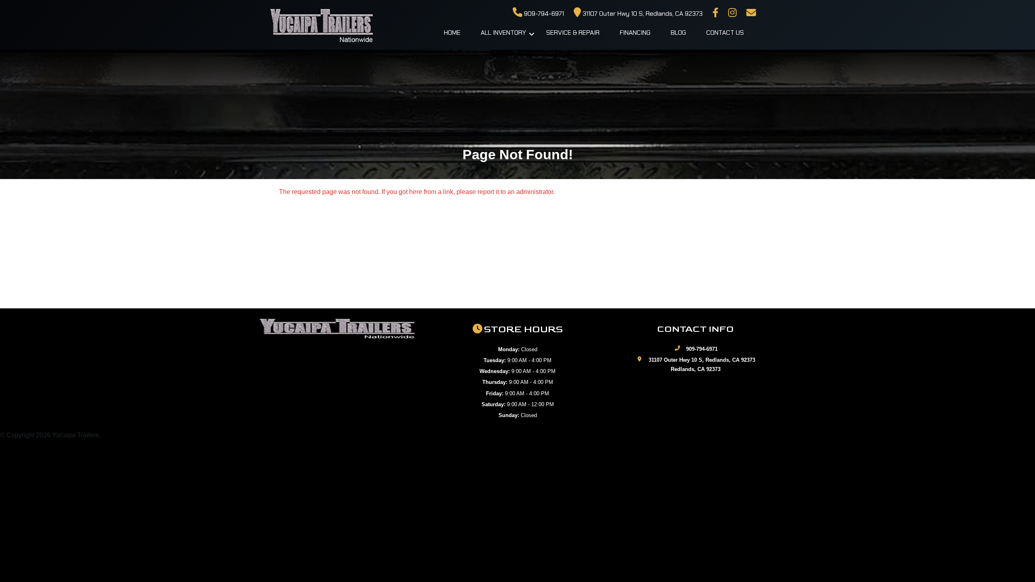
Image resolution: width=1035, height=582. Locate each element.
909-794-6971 (543, 13)
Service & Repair (573, 32)
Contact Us (725, 32)
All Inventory (503, 32)
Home (452, 32)
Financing (635, 32)
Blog (678, 32)
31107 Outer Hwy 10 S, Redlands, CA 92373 (642, 13)
